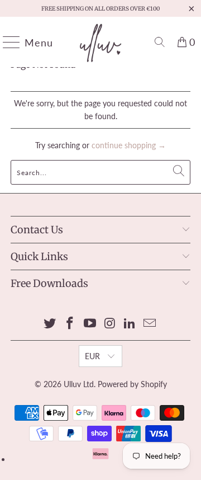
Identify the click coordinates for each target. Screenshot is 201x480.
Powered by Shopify (132, 384)
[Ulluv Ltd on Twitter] (50, 323)
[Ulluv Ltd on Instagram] (110, 323)
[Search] (159, 42)
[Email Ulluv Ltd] (149, 323)
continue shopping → (129, 145)
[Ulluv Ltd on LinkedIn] (130, 323)
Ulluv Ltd (79, 384)
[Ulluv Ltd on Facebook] (70, 323)
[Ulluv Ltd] (100, 42)
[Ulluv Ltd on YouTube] (90, 323)
